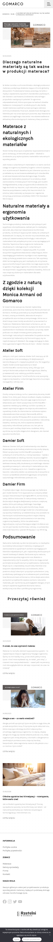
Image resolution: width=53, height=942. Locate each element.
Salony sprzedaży (11, 867)
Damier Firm (17, 493)
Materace (7, 863)
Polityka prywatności (12, 850)
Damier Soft (15, 446)
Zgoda (16, 939)
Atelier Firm (7, 397)
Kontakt (6, 874)
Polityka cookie (10, 847)
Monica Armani (41, 310)
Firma (5, 870)
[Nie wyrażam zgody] (49, 934)
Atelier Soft (30, 356)
